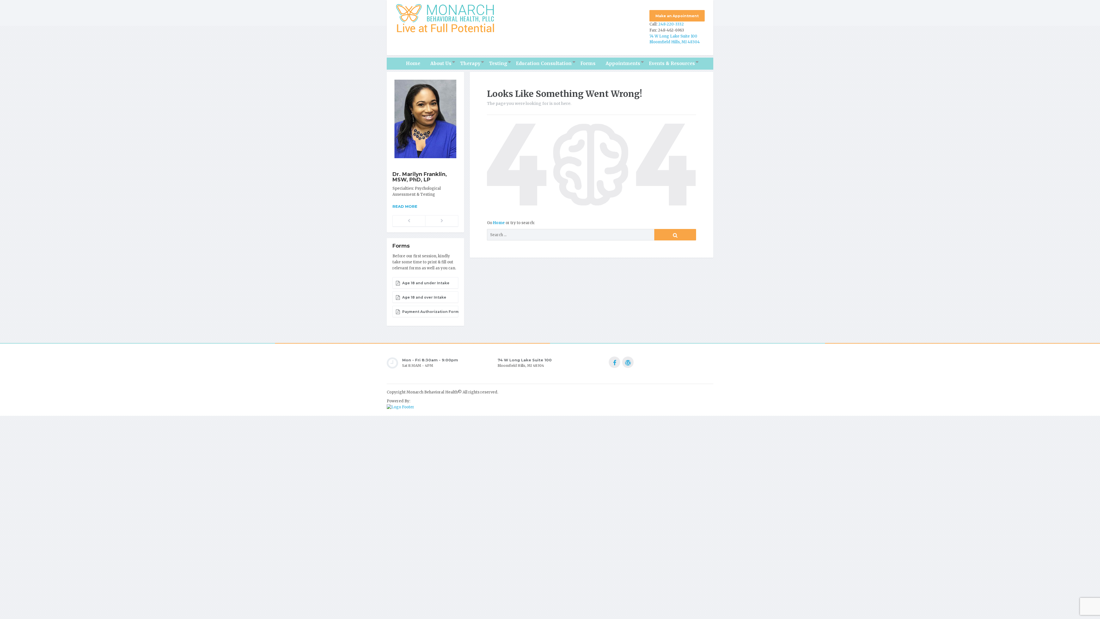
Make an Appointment (677, 16)
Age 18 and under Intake (425, 292)
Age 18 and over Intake (423, 307)
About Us (440, 63)
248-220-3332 (671, 24)
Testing (498, 63)
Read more (404, 215)
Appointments (623, 63)
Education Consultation (544, 63)
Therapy (470, 63)
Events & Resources (672, 63)
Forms (588, 63)
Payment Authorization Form (429, 321)
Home (413, 63)
